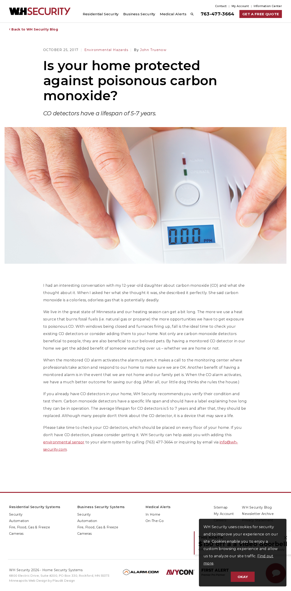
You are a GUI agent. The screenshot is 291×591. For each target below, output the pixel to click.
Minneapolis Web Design (28, 580)
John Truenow (150, 50)
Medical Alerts (158, 507)
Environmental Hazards (106, 50)
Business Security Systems (101, 507)
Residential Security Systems (34, 507)
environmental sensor (63, 442)
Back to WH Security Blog (34, 29)
